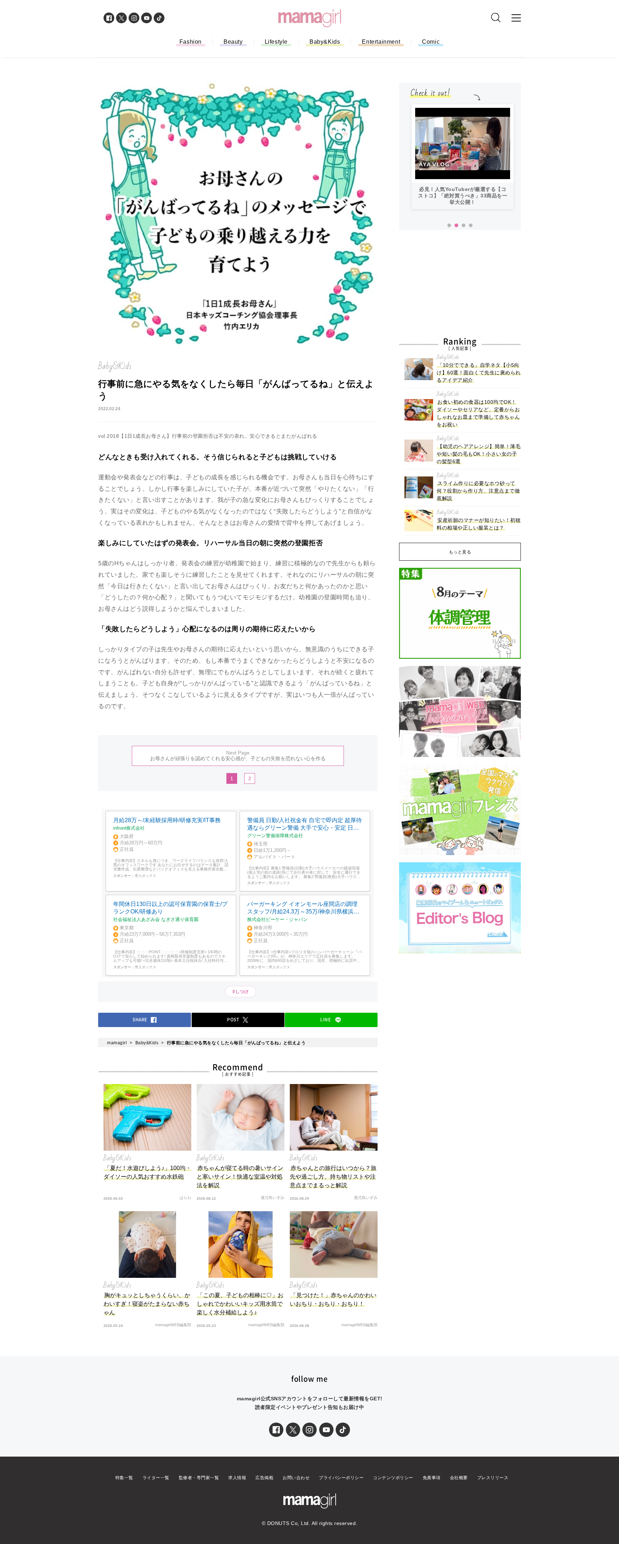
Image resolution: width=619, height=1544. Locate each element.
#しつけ (240, 991)
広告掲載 (264, 1477)
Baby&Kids (325, 42)
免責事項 (432, 1477)
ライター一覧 (156, 1477)
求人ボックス (145, 876)
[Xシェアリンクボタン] (293, 1430)
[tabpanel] (463, 156)
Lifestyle (276, 42)
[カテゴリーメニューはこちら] (516, 18)
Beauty (233, 42)
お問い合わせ (296, 1477)
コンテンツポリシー (393, 1477)
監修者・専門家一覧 (199, 1477)
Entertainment (381, 42)
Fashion (190, 42)
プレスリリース (493, 1477)
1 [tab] (449, 225)
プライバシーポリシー (341, 1477)
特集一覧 (124, 1477)
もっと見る (460, 552)
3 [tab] (463, 225)
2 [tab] (456, 225)
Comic (431, 42)
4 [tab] (470, 225)
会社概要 (459, 1477)
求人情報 (237, 1477)
